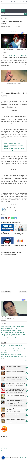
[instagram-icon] (15, 2)
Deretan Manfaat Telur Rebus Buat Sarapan (15, 395)
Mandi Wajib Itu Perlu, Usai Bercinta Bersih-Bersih (12, 332)
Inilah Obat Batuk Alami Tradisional (13, 414)
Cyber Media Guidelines (14, 458)
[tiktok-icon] (26, 2)
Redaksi (25, 457)
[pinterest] (9, 218)
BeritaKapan (7, 457)
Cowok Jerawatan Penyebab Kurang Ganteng (11, 354)
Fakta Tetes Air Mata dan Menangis (13, 366)
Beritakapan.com (5, 439)
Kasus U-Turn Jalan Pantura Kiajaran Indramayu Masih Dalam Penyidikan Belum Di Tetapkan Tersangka (16, 402)
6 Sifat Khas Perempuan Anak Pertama (10, 337)
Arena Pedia (3, 445)
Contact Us (21, 457)
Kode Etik (7, 458)
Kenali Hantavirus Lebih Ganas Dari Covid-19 (11, 330)
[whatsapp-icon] (17, 2)
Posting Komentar (4, 28)
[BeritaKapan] (5, 6)
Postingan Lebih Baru (5, 291)
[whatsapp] (12, 218)
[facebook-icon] (12, 2)
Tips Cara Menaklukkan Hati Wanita (18, 55)
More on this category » (23, 339)
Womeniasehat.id (5, 449)
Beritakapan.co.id (5, 441)
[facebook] (2, 218)
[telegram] (15, 218)
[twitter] (6, 218)
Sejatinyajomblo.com (6, 447)
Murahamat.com (5, 451)
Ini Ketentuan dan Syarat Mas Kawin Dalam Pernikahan (14, 349)
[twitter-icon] (23, 2)
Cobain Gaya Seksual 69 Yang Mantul (12, 143)
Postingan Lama (23, 291)
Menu (3, 10)
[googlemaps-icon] (20, 2)
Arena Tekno (4, 443)
